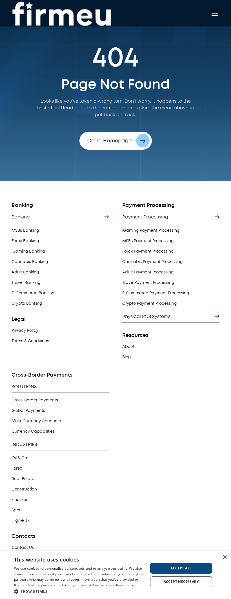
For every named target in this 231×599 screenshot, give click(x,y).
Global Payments (28, 410)
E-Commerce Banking (33, 293)
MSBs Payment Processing (148, 241)
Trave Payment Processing (148, 282)
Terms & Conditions (30, 341)
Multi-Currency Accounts (36, 421)
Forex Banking (25, 241)
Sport (17, 510)
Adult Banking (25, 272)
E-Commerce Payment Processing (155, 293)
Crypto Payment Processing (149, 303)
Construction (24, 489)
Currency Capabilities (33, 431)
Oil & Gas (20, 458)
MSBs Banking (25, 230)
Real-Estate (23, 478)
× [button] (225, 557)
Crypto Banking (27, 303)
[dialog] (115, 575)
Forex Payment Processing (148, 251)
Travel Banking (26, 282)
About (128, 346)
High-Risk (20, 520)
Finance (19, 499)
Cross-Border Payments (35, 400)
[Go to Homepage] (63, 13)
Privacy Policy (25, 330)
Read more (125, 585)
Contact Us (23, 547)
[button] (213, 13)
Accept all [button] (181, 568)
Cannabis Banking (30, 261)
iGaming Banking (28, 251)
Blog (126, 357)
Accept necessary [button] (181, 581)
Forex (17, 468)
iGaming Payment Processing (150, 230)
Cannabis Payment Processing (152, 261)
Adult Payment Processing (148, 272)
